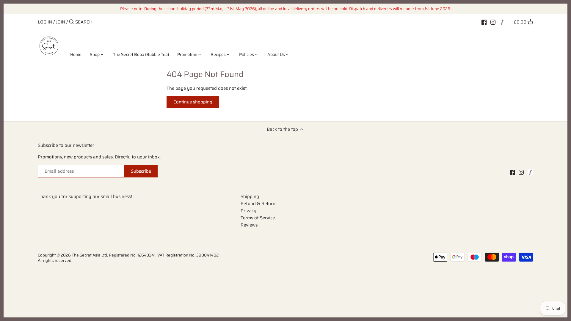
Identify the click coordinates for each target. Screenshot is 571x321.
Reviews (249, 225)
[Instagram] (492, 21)
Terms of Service (258, 217)
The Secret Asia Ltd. (90, 255)
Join (60, 22)
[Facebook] (484, 21)
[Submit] (71, 22)
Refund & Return (258, 203)
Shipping (250, 196)
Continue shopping (192, 102)
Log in (45, 22)
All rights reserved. (55, 260)
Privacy (248, 210)
